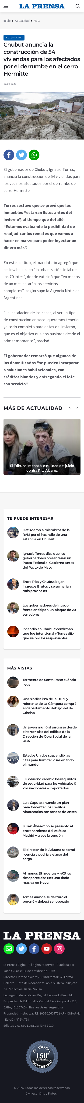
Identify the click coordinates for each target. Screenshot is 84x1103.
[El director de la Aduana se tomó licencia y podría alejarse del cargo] (13, 852)
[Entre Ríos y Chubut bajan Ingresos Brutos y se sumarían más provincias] (13, 584)
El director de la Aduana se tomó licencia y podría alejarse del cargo (49, 854)
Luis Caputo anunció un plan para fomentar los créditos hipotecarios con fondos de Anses (49, 807)
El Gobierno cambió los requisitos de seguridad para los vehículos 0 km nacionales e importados (49, 783)
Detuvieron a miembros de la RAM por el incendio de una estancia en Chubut (46, 534)
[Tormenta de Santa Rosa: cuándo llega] (13, 682)
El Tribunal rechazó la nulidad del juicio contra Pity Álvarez (42, 468)
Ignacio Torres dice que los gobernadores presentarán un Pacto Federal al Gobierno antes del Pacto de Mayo (48, 561)
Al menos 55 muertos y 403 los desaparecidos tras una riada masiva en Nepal (47, 878)
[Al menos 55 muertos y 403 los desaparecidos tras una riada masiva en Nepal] (13, 876)
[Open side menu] (6, 6)
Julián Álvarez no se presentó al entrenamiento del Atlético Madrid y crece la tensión (48, 830)
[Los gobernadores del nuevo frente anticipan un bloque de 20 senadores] (13, 608)
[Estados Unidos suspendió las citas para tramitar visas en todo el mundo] (13, 758)
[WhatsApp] (34, 155)
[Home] (42, 937)
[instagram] (59, 948)
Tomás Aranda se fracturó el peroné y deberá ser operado (46, 899)
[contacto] (9, 948)
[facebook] (9, 155)
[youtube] (46, 948)
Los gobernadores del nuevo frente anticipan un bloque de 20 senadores (49, 610)
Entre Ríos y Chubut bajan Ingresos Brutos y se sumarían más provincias (47, 586)
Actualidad (22, 20)
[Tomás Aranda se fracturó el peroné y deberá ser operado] (13, 899)
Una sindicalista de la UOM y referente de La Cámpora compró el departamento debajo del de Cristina (49, 706)
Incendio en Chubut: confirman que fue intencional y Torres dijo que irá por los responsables (48, 633)
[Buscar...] (77, 6)
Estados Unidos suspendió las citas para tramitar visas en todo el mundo (48, 760)
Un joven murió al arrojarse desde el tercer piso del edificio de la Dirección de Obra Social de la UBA (50, 734)
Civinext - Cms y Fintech (42, 1093)
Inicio (7, 20)
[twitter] (21, 155)
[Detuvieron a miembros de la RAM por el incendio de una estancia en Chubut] (13, 532)
